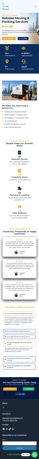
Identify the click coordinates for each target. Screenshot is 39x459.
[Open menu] (35, 6)
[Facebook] (3, 429)
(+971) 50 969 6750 (9, 420)
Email (4, 440)
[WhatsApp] (13, 429)
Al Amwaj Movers (5, 6)
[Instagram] (7, 429)
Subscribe (19, 448)
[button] (35, 455)
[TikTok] (10, 429)
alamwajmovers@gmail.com (12, 418)
